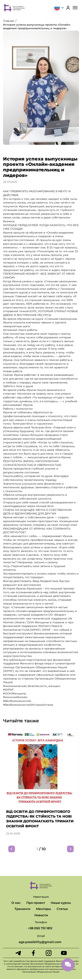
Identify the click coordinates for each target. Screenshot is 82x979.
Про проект (35, 903)
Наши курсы (61, 903)
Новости (41, 915)
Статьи (62, 909)
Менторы (43, 909)
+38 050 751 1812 (40, 928)
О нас (16, 903)
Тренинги (22, 909)
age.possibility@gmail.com (40, 942)
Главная (8, 21)
